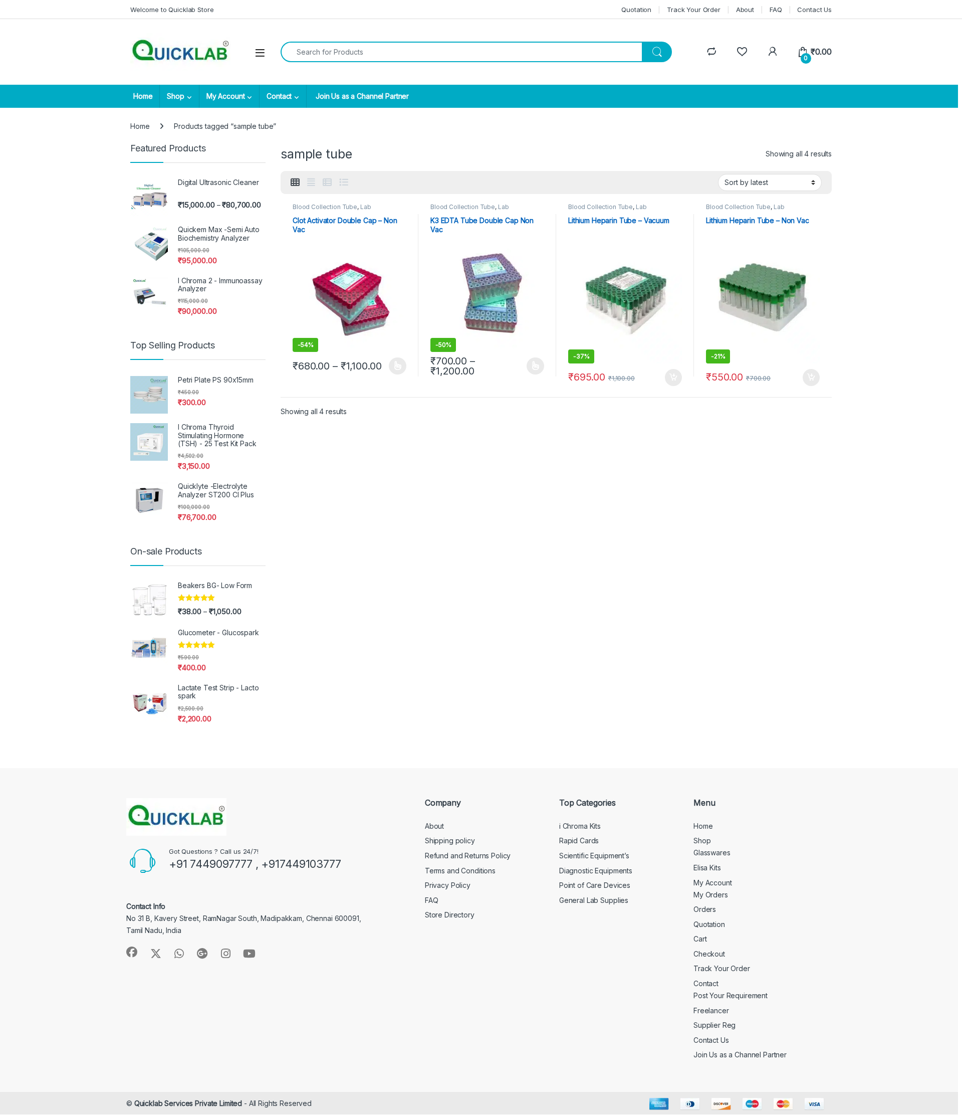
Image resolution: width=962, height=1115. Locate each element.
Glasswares (712, 852)
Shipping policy (450, 840)
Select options (394, 366)
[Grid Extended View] (311, 182)
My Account (225, 96)
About (745, 10)
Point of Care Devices (594, 885)
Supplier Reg (714, 1025)
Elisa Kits (707, 867)
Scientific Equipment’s (594, 855)
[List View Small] (327, 182)
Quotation (636, 10)
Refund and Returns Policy (468, 855)
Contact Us (814, 10)
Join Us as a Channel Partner (361, 96)
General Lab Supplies (593, 900)
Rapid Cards (579, 840)
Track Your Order (693, 10)
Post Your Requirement (730, 995)
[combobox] (461, 52)
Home (142, 96)
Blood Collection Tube (325, 207)
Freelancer (711, 1010)
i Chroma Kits (580, 826)
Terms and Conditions (460, 870)
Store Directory (449, 914)
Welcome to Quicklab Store (172, 10)
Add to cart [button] (673, 377)
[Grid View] (295, 182)
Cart (699, 939)
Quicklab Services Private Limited (188, 1103)
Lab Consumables (332, 210)
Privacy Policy (447, 885)
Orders (704, 909)
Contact (279, 96)
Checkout (709, 954)
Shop (175, 96)
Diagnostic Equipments (595, 870)
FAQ (776, 10)
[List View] (343, 182)
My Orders (710, 894)
